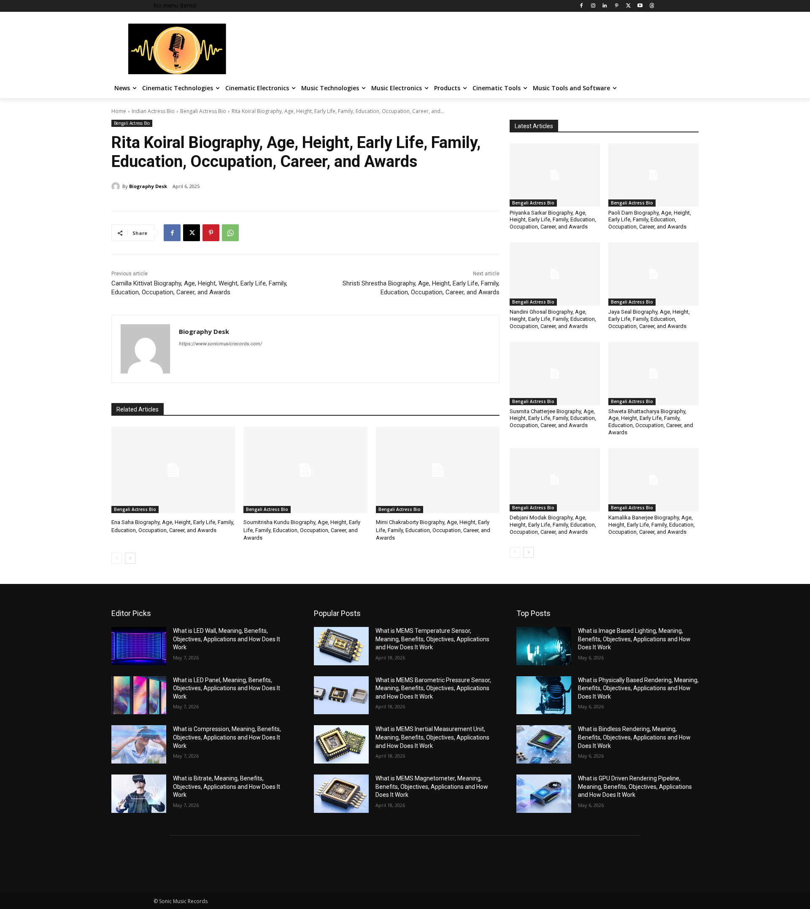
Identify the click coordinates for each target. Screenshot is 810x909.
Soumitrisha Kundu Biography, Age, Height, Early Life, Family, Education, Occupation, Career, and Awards (301, 530)
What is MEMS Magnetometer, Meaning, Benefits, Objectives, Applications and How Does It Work (431, 786)
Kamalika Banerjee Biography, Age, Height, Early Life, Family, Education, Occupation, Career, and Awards (651, 524)
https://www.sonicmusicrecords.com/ (220, 344)
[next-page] (130, 558)
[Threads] (651, 6)
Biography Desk (148, 186)
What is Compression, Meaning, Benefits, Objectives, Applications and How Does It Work (227, 737)
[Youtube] (640, 6)
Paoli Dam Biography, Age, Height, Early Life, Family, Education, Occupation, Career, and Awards (649, 220)
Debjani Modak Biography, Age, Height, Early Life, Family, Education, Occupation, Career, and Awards (553, 524)
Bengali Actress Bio (203, 111)
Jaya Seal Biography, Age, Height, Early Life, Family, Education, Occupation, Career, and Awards (649, 319)
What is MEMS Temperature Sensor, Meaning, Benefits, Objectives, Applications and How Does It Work (432, 639)
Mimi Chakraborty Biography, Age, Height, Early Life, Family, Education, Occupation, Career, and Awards (433, 530)
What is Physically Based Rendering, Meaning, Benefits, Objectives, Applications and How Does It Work (638, 688)
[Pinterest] (616, 6)
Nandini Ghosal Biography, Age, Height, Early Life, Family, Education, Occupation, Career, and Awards (553, 319)
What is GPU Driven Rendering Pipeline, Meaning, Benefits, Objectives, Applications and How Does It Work (635, 786)
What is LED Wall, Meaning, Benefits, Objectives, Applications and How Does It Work (226, 639)
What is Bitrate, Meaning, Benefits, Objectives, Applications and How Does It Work (226, 786)
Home (118, 111)
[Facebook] (581, 6)
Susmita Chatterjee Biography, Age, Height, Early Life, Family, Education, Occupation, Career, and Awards (553, 418)
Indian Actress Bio (153, 111)
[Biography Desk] (116, 186)
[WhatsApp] (230, 232)
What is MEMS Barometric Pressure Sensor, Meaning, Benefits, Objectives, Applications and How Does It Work (433, 688)
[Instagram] (593, 6)
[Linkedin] (605, 6)
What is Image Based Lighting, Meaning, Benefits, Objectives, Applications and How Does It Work (634, 639)
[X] (628, 6)
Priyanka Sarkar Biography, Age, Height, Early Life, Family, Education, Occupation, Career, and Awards (553, 220)
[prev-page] (116, 558)
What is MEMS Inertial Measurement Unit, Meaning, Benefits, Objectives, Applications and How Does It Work (432, 737)
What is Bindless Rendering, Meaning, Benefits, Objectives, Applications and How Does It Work (634, 737)
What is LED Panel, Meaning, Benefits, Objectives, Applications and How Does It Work (226, 688)
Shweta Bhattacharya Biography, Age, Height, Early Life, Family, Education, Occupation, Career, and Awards (650, 422)
